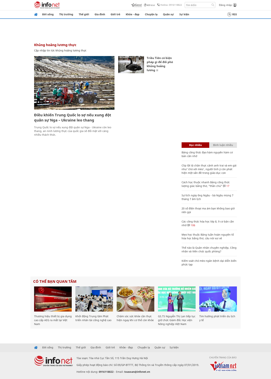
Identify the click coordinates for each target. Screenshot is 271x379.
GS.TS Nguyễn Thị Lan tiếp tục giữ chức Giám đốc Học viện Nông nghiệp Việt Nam (176, 320)
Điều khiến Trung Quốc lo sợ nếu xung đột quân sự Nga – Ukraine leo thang (72, 117)
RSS (234, 14)
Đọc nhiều (195, 145)
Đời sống (48, 14)
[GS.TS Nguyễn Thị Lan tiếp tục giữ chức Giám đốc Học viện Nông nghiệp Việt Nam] (177, 299)
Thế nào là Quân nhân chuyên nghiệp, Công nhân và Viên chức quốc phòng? (209, 249)
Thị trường (66, 14)
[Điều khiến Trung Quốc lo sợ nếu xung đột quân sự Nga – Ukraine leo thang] (74, 83)
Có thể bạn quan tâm (55, 281)
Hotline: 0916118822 (171, 4)
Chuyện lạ (151, 14)
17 (227, 186)
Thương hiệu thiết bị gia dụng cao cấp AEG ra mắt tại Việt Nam (53, 320)
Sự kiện (184, 14)
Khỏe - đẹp (132, 14)
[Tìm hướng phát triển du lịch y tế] (218, 299)
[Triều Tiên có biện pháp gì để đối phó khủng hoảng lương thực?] (131, 64)
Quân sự (168, 14)
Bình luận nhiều (223, 145)
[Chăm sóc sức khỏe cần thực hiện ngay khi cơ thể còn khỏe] (135, 299)
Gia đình (100, 14)
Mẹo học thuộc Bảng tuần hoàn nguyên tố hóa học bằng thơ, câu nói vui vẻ (208, 236)
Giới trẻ (115, 14)
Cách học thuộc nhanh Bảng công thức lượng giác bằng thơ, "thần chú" (206, 184)
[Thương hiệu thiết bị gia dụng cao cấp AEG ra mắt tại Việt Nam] (53, 299)
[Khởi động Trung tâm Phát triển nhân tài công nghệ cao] (94, 299)
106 (192, 225)
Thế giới (84, 14)
